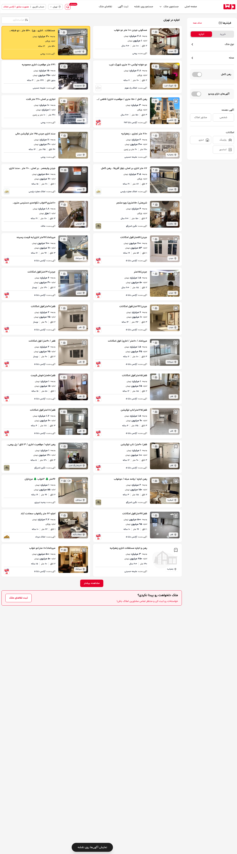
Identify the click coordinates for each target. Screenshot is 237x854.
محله (231, 58)
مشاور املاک (200, 117)
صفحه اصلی (191, 6)
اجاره (201, 34)
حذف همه (197, 23)
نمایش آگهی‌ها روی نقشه (92, 847)
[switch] (197, 74)
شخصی (223, 117)
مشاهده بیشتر (92, 583)
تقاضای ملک (105, 6)
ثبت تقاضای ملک (18, 598)
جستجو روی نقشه (143, 6)
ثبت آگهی (123, 6)
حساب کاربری (38, 6)
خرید (223, 34)
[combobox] (15, 19)
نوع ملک (229, 44)
